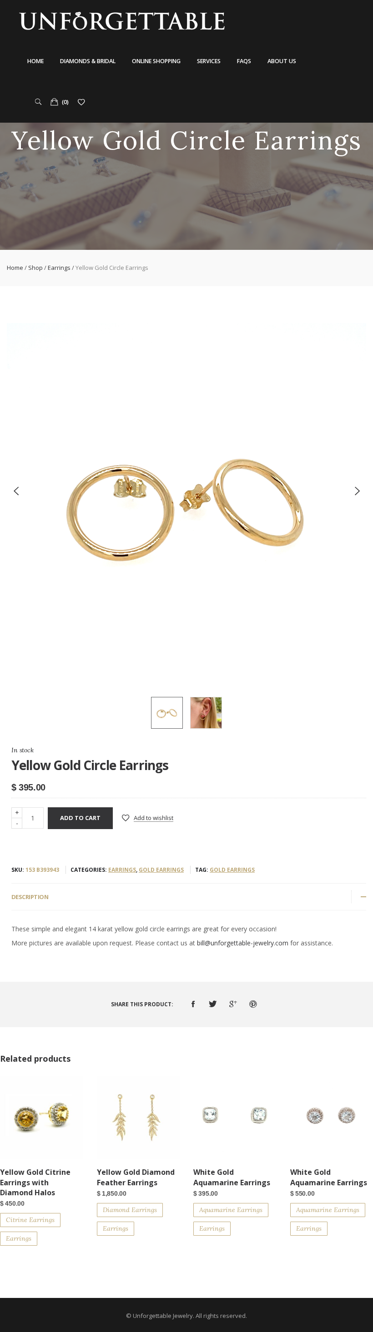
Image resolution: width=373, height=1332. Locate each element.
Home (35, 61)
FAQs (244, 61)
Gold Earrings (161, 870)
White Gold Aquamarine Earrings (231, 1177)
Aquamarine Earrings (230, 1210)
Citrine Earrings (30, 1220)
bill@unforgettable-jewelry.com (242, 943)
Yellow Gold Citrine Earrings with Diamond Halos (35, 1182)
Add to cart (80, 818)
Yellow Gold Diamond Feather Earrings (136, 1177)
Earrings (59, 267)
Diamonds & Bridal (88, 61)
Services (209, 61)
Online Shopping (156, 61)
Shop (35, 267)
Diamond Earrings (130, 1210)
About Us (281, 61)
